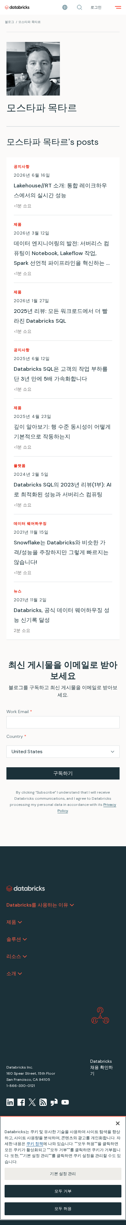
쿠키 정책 (34, 1143)
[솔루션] (24, 939)
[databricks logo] (25, 888)
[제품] (20, 922)
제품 (11, 922)
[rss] (43, 1102)
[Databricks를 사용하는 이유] (72, 905)
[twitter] (32, 1102)
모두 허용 (63, 1208)
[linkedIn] (10, 1102)
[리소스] (24, 956)
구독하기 (63, 773)
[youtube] (65, 1102)
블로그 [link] (9, 22)
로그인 (96, 7)
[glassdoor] (54, 1102)
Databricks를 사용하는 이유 (37, 905)
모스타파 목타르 (29, 22)
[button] (79, 7)
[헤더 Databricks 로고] (17, 7)
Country (16, 736)
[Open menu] (118, 7)
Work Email (19, 711)
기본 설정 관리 (63, 1173)
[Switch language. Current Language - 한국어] (65, 7)
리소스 (13, 956)
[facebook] (21, 1102)
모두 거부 (63, 1191)
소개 (11, 973)
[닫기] (117, 1123)
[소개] (20, 973)
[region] (63, 1168)
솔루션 (13, 939)
